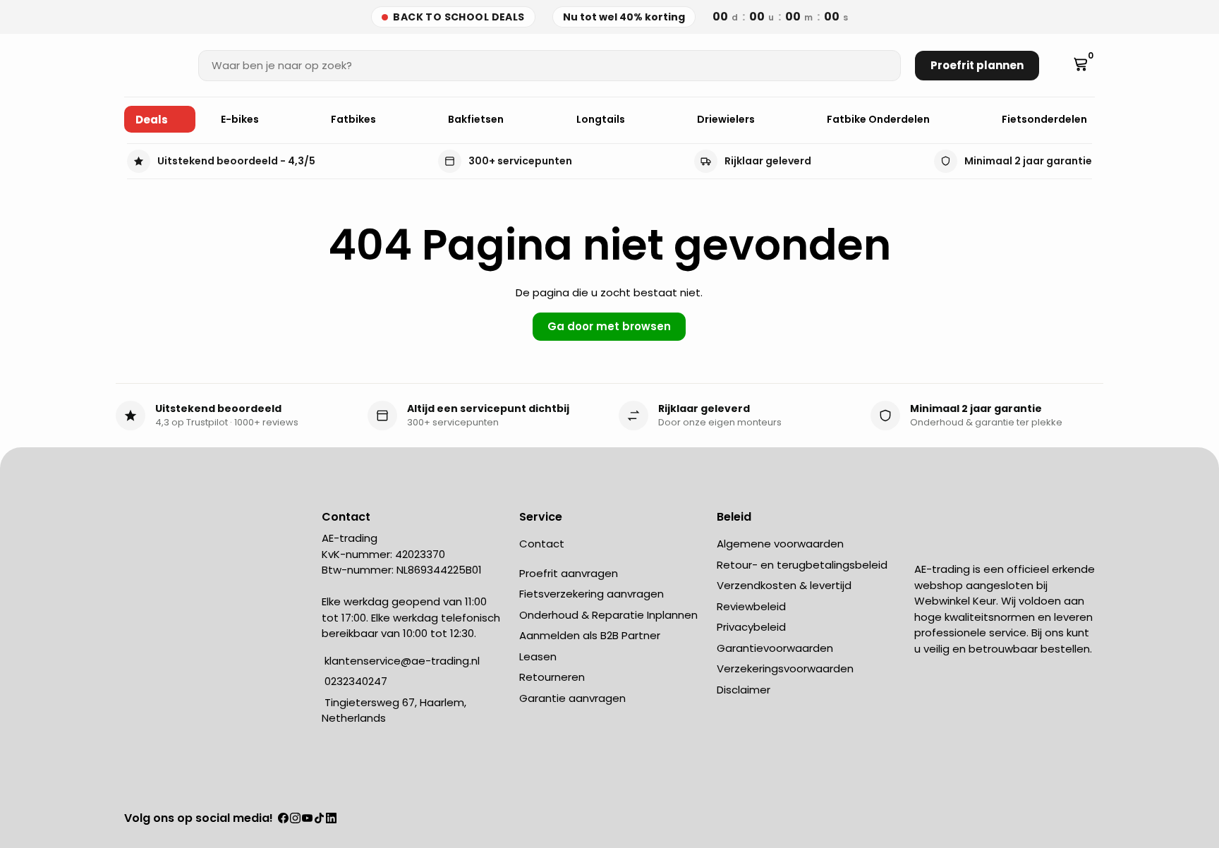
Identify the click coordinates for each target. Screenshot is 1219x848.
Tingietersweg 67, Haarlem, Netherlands (394, 710)
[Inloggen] (1060, 65)
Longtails (601, 119)
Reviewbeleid (751, 606)
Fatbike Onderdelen (879, 119)
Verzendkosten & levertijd (784, 585)
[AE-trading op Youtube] (307, 819)
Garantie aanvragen (572, 698)
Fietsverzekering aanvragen (591, 593)
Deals (151, 119)
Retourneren (552, 677)
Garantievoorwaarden (775, 648)
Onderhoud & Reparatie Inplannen (608, 614)
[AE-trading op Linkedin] (331, 819)
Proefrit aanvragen (568, 573)
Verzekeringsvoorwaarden (785, 668)
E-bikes (241, 119)
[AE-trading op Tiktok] (319, 819)
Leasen (538, 656)
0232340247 (354, 681)
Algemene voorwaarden (780, 543)
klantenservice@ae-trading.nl (401, 660)
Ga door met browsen (609, 326)
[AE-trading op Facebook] (283, 819)
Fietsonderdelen (1045, 119)
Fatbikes (354, 119)
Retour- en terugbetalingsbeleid (802, 564)
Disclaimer (743, 689)
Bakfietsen (477, 119)
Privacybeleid (751, 626)
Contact (541, 543)
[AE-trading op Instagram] (295, 819)
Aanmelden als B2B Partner (589, 635)
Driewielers (727, 119)
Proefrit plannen (977, 65)
